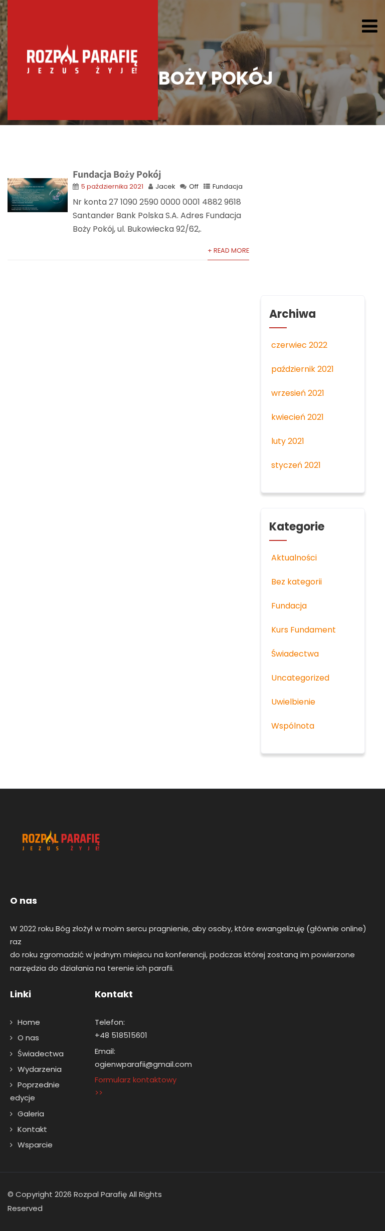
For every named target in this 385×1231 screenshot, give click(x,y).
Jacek (165, 186)
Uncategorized (300, 678)
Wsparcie (35, 1144)
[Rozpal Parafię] (83, 60)
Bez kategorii (296, 581)
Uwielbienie (293, 702)
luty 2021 (287, 441)
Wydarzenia (40, 1069)
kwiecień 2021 (297, 417)
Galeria (31, 1113)
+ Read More (228, 250)
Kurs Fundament (303, 630)
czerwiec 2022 (299, 345)
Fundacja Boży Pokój (117, 174)
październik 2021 (302, 369)
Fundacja (228, 186)
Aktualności (294, 557)
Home (29, 1022)
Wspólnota (292, 726)
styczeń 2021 (296, 465)
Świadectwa (295, 654)
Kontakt (32, 1129)
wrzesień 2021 (297, 393)
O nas (28, 1037)
